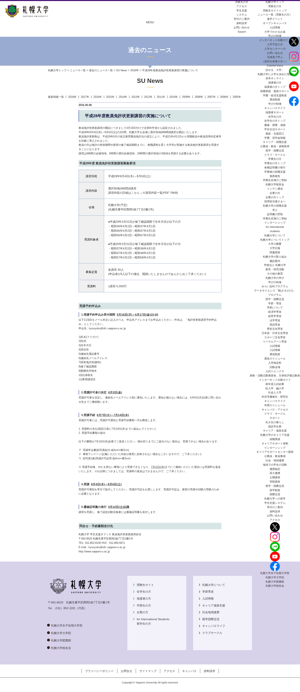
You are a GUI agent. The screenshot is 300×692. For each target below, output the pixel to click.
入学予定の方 (275, 44)
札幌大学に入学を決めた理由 (275, 74)
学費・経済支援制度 (275, 95)
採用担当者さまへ (275, 201)
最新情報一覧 (56, 96)
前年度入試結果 (275, 384)
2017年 (85, 96)
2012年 (148, 96)
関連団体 (275, 252)
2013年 (135, 96)
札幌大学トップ (275, 1)
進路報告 (275, 176)
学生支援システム (275, 502)
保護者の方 (144, 598)
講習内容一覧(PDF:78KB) (161, 192)
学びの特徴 (274, 35)
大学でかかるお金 (275, 31)
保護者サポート (275, 112)
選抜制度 (275, 99)
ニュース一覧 (78, 70)
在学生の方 (144, 591)
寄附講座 (275, 481)
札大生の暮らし (275, 422)
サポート (275, 417)
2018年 (72, 96)
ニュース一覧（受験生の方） (275, 14)
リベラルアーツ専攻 (275, 341)
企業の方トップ (275, 197)
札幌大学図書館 (275, 581)
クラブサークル (212, 632)
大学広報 (275, 248)
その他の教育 (275, 273)
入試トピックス (275, 371)
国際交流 (275, 494)
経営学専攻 (274, 316)
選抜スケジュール (275, 358)
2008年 (199, 96)
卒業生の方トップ (275, 163)
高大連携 (275, 473)
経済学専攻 (274, 311)
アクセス (275, 519)
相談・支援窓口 (275, 133)
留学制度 (275, 490)
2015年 (110, 96)
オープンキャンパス (275, 23)
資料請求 (275, 511)
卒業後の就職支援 (275, 171)
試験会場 (275, 367)
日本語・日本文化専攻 (275, 333)
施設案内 (275, 261)
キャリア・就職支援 (275, 142)
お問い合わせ (275, 515)
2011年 (161, 96)
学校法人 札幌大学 (275, 265)
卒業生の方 (144, 605)
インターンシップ (275, 222)
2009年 (186, 96)
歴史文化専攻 (275, 328)
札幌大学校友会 (275, 184)
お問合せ (126, 671)
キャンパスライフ (275, 108)
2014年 (123, 96)
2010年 (173, 96)
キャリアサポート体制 (275, 443)
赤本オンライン (275, 78)
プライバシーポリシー (99, 671)
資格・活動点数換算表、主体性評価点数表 (275, 375)
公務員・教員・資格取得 (274, 146)
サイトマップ (148, 671)
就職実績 (275, 439)
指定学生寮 (274, 426)
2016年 (134, 70)
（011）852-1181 (64, 608)
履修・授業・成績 (275, 125)
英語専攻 (275, 324)
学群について (275, 307)
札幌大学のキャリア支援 (274, 434)
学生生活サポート (275, 129)
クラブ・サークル (275, 154)
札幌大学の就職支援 (275, 205)
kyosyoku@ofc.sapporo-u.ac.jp (107, 328)
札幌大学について (213, 584)
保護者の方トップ (275, 86)
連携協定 (275, 469)
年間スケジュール (275, 405)
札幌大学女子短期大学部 (274, 573)
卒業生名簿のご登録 (275, 180)
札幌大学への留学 (275, 498)
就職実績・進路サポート (274, 91)
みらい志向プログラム (275, 286)
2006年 (224, 96)
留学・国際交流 (275, 150)
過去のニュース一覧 (101, 70)
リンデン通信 (275, 188)
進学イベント (275, 18)
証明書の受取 (275, 214)
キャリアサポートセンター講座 (274, 451)
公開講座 (275, 477)
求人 (275, 209)
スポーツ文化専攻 (275, 337)
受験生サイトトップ (275, 10)
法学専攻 (275, 320)
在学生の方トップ (275, 120)
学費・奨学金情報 (275, 137)
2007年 (211, 96)
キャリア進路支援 (213, 605)
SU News (121, 70)
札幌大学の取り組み (275, 256)
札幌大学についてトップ (274, 239)
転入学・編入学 (275, 388)
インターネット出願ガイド (275, 40)
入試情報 (275, 27)
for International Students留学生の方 (153, 621)
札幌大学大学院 (275, 577)
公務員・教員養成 (275, 456)
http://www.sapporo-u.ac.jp (94, 551)
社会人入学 (274, 392)
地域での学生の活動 (275, 464)
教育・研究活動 (275, 269)
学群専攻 (208, 591)
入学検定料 (274, 362)
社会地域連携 (210, 612)
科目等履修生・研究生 (275, 396)
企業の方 (142, 612)
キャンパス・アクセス (275, 409)
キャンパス (189, 671)
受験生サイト (145, 584)
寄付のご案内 (275, 507)
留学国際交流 (210, 619)
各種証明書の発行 (275, 167)
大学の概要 (274, 243)
